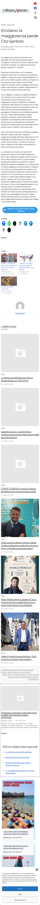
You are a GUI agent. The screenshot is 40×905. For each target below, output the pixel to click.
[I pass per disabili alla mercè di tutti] (9, 281)
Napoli (20, 857)
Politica (11, 25)
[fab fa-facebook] (35, 9)
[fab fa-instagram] (35, 18)
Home (3, 374)
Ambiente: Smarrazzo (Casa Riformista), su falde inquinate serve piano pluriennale (19, 715)
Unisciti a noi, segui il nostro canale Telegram (21, 210)
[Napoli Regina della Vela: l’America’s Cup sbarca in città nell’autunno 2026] (18, 866)
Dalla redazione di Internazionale (17, 757)
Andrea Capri (8, 47)
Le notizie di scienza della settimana (18, 752)
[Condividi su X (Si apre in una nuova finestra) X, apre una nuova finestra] (14, 223)
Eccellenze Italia (18, 782)
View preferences (20, 900)
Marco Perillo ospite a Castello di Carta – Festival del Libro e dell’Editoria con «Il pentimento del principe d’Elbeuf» (19, 602)
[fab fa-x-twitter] (35, 13)
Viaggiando (15, 785)
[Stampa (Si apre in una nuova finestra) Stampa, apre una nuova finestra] (20, 223)
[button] (37, 869)
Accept (20, 889)
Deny (20, 894)
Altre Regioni (8, 782)
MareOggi (28, 782)
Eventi (6, 857)
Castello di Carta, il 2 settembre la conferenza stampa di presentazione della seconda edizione (20, 434)
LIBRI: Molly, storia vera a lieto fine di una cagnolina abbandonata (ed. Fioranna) (20, 677)
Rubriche (7, 785)
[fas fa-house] (35, 4)
